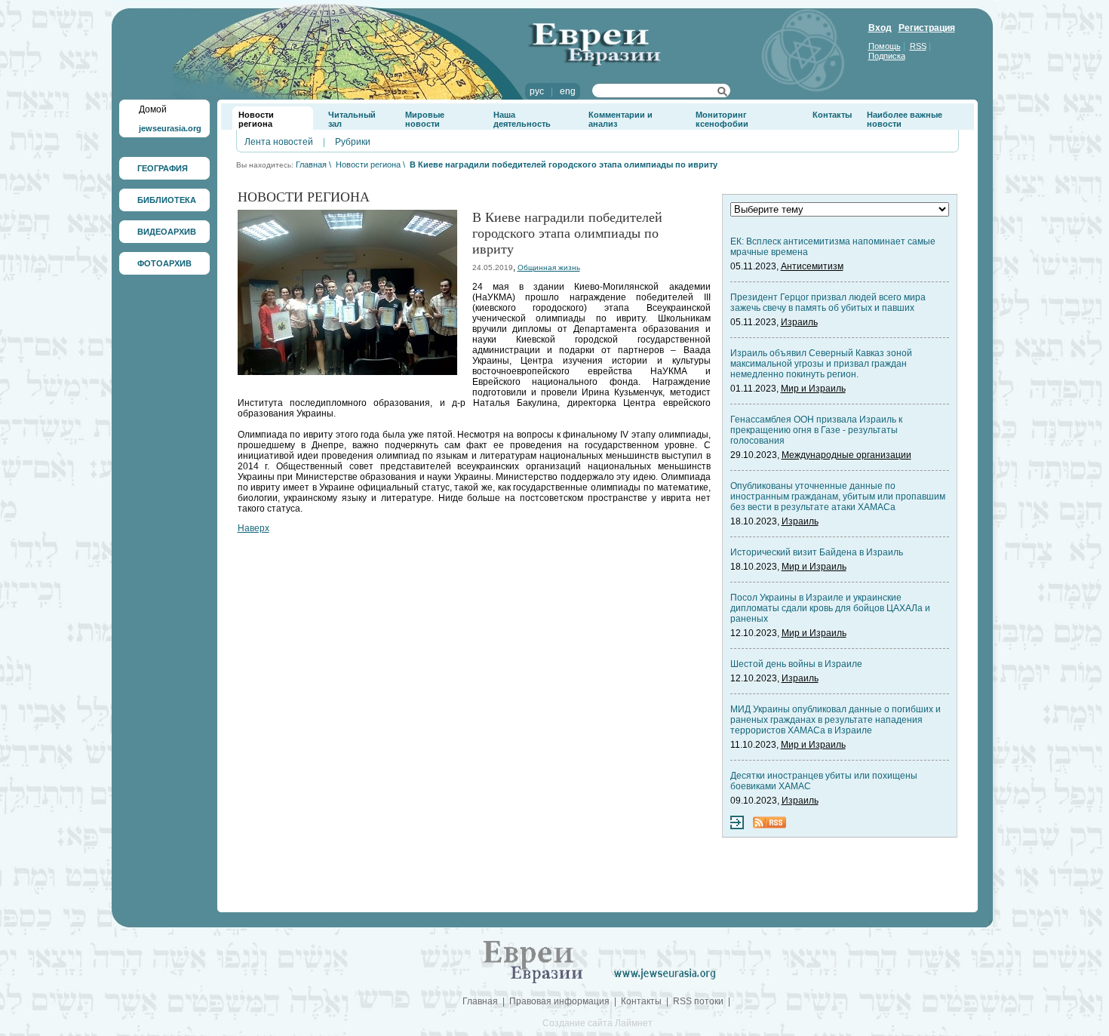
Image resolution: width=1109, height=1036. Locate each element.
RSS (918, 46)
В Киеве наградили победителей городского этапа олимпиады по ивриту (563, 164)
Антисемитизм (812, 266)
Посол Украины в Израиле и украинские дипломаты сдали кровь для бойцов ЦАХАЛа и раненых (830, 608)
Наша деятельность (522, 119)
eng (568, 91)
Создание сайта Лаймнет (597, 1023)
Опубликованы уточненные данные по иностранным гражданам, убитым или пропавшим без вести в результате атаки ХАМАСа (837, 496)
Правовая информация (559, 1001)
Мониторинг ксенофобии (722, 119)
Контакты (832, 114)
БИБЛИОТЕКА (166, 199)
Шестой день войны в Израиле (796, 664)
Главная (311, 164)
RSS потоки (698, 1001)
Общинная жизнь (549, 267)
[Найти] (722, 93)
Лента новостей (278, 142)
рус (537, 91)
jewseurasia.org (170, 128)
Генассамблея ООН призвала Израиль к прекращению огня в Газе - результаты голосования (816, 430)
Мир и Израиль (813, 388)
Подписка (886, 55)
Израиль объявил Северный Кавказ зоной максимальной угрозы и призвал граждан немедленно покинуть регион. (821, 364)
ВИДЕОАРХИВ (166, 231)
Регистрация (927, 28)
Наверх (253, 528)
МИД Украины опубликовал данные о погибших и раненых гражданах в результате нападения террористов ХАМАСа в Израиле (835, 720)
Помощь (884, 46)
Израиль (799, 322)
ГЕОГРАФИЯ (162, 168)
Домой (153, 109)
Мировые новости (424, 119)
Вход (880, 28)
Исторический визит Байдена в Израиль (816, 552)
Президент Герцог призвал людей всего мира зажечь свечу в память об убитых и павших (828, 302)
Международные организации (846, 455)
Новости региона (256, 119)
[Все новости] (737, 826)
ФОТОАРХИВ (164, 263)
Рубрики (352, 142)
